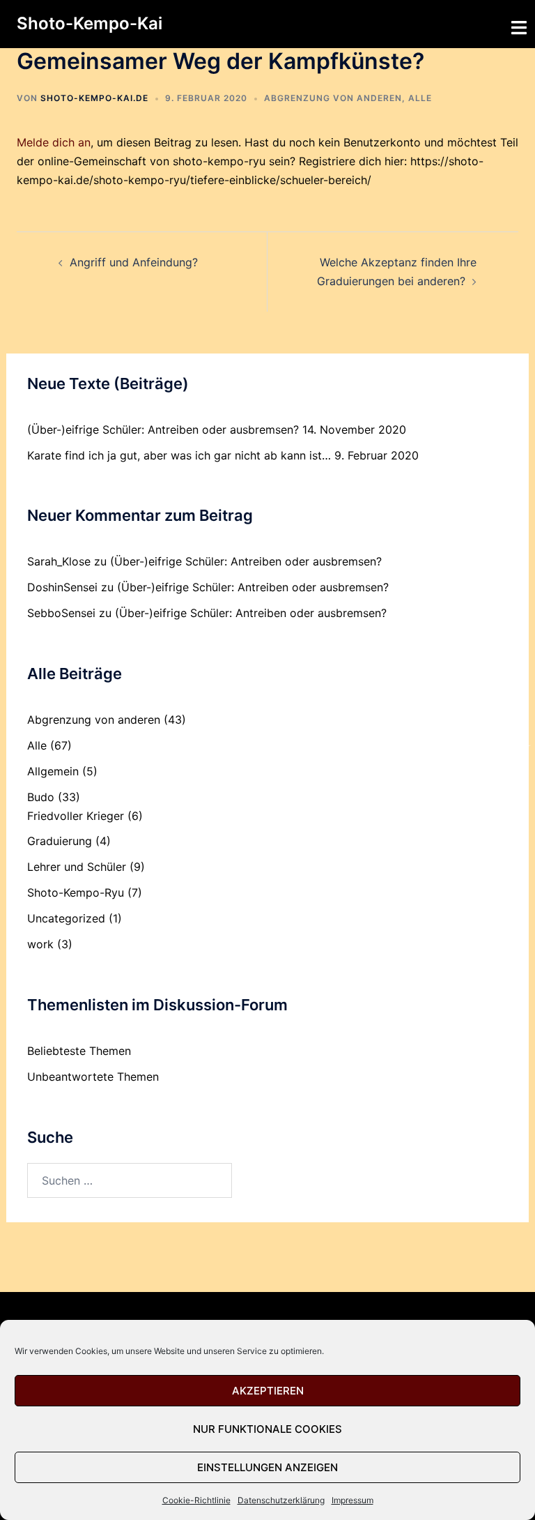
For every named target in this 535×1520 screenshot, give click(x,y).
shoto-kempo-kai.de (94, 98)
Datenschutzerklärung (281, 1500)
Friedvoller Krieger (75, 816)
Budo (40, 797)
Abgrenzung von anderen (333, 98)
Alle (420, 98)
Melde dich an (54, 142)
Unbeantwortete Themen (93, 1077)
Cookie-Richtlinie (196, 1500)
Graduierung (59, 841)
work (40, 944)
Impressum (352, 1500)
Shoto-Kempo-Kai (89, 23)
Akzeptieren (268, 1390)
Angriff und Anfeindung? (134, 262)
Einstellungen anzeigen (267, 1467)
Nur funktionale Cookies (267, 1429)
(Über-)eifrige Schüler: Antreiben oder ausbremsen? (163, 429)
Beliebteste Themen (79, 1051)
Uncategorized (66, 918)
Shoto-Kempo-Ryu (75, 892)
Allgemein (53, 771)
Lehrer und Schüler (76, 867)
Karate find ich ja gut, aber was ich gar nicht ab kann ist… (179, 455)
